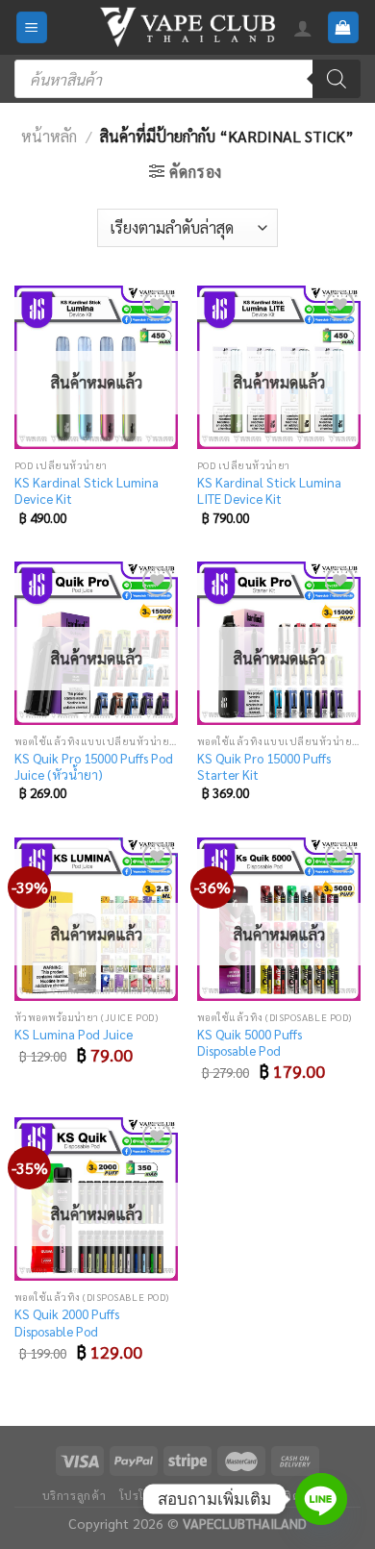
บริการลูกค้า (74, 1495)
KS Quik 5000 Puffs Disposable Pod (249, 1043)
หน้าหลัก (49, 136)
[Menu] (32, 27)
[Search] (336, 79)
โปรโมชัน (144, 1495)
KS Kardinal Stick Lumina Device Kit (86, 491)
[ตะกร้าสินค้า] (344, 27)
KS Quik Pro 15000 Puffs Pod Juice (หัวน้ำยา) (93, 767)
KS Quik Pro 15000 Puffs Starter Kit (264, 767)
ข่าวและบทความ (226, 1495)
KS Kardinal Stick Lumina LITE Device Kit (269, 491)
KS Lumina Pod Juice (73, 1034)
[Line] (321, 1499)
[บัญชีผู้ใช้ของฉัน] (302, 28)
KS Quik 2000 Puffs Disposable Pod (66, 1322)
